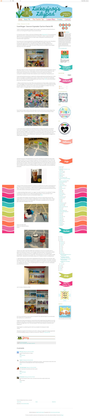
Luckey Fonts (61, 171)
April (61, 250)
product (60, 209)
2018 (60, 236)
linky (60, 200)
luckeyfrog (67, 32)
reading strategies (62, 210)
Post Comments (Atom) (25, 403)
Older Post (54, 401)
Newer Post (19, 401)
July (61, 246)
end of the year (61, 188)
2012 (60, 267)
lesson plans (61, 198)
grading (60, 191)
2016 (60, 237)
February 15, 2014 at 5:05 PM (31, 367)
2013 (60, 265)
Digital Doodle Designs (40, 412)
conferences (61, 184)
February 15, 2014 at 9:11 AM (28, 360)
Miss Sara (21, 351)
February (62, 253)
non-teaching (61, 204)
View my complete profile (62, 48)
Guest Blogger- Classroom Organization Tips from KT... (65, 257)
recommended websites (63, 211)
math (60, 201)
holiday (60, 195)
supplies (60, 220)
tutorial (60, 222)
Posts (61, 86)
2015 (60, 239)
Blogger (62, 415)
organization (33, 343)
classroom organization (23, 343)
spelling (60, 217)
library (60, 199)
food (60, 189)
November (62, 243)
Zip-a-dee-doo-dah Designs (55, 412)
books (60, 176)
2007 (60, 270)
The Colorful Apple (23, 367)
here (46, 79)
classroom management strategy (64, 178)
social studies (61, 216)
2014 (60, 240)
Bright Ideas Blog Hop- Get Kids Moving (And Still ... (65, 259)
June (61, 247)
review (60, 214)
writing (60, 225)
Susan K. (21, 360)
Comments (62, 88)
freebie (60, 190)
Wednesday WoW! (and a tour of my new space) (65, 255)
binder (60, 173)
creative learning (62, 185)
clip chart (60, 183)
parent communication (63, 206)
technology (61, 221)
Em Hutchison (22, 376)
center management (62, 177)
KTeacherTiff (45, 34)
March (61, 251)
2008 (60, 268)
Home (37, 401)
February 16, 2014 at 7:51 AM (30, 376)
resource (60, 212)
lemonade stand (62, 196)
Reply (21, 356)
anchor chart (61, 172)
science (60, 215)
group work (61, 193)
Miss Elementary (22, 355)
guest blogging (29, 343)
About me (60, 166)
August (61, 244)
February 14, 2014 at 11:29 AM (28, 351)
